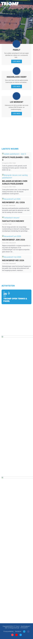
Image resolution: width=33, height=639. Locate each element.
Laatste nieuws (10, 148)
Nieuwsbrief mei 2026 (13, 260)
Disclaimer (18, 631)
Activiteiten (8, 285)
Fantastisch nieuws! (13, 221)
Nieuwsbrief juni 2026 (13, 240)
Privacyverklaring (8, 631)
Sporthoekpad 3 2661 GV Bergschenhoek (17, 627)
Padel (14, 163)
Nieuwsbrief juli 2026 (13, 202)
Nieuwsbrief (12, 205)
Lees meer (16, 61)
